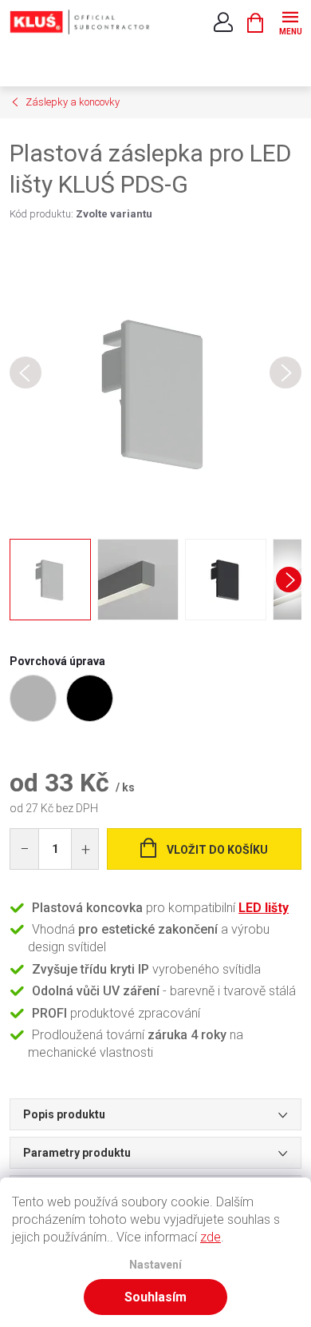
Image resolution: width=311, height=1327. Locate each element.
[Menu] (290, 21)
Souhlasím (155, 1297)
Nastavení (155, 1265)
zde (210, 1237)
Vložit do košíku (217, 849)
